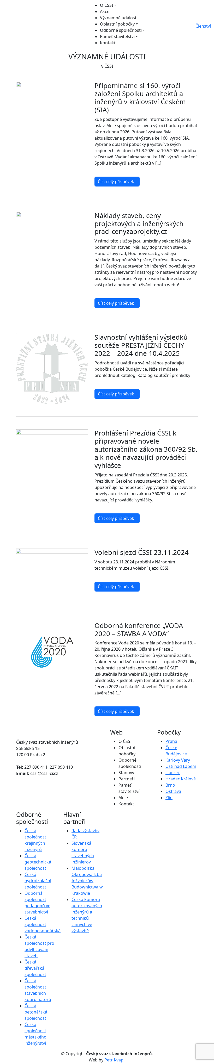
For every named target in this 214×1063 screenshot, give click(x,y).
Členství (203, 26)
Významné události (119, 18)
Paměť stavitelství (117, 36)
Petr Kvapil (115, 1060)
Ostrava (173, 791)
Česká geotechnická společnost (38, 862)
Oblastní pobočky (117, 24)
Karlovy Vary (177, 760)
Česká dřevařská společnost (35, 968)
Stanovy (126, 772)
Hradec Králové (180, 779)
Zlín (169, 797)
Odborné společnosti (121, 30)
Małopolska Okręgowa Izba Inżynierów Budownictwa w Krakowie (87, 880)
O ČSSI (106, 5)
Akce (104, 11)
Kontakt (108, 43)
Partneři (126, 779)
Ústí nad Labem (180, 766)
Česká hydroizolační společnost (38, 881)
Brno (170, 785)
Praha (171, 741)
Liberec (172, 772)
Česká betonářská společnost (36, 1012)
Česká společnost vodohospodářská (43, 924)
